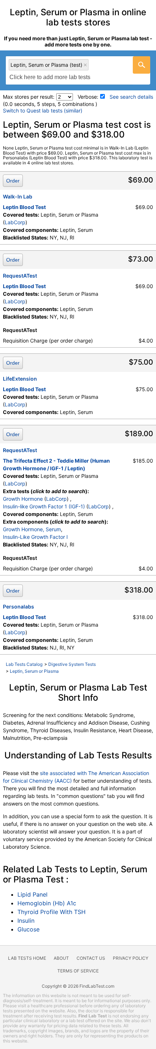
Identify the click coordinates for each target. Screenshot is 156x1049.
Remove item (85, 64)
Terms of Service (78, 971)
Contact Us (91, 958)
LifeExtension (20, 379)
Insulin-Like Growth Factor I (35, 537)
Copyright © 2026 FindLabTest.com (78, 986)
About (61, 958)
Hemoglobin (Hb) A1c (46, 903)
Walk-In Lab (17, 196)
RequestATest (20, 276)
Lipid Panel (32, 894)
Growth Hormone (23, 499)
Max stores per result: (28, 97)
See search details (131, 97)
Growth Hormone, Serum (32, 529)
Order (13, 181)
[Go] (141, 65)
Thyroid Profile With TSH (51, 911)
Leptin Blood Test (24, 207)
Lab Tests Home (27, 958)
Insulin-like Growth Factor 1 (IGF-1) (44, 506)
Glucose (28, 929)
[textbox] (54, 77)
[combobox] (78, 70)
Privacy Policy (130, 958)
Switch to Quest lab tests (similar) (42, 110)
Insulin (25, 920)
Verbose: (88, 97)
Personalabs (18, 606)
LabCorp (15, 222)
